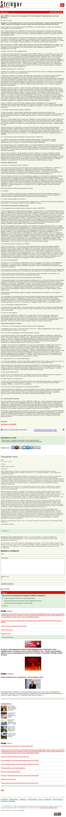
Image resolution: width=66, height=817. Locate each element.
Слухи (40, 799)
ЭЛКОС (22, 810)
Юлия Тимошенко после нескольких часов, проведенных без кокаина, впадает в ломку (45, 430)
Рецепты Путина (6, 633)
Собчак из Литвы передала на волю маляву (14, 626)
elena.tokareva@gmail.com (48, 807)
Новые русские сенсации (8, 779)
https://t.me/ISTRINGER (30, 651)
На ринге (4, 799)
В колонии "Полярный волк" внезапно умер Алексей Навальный (20, 775)
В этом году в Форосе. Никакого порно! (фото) (15, 429)
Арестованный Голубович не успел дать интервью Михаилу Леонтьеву (22, 441)
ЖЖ (42, 651)
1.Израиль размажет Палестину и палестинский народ (19, 598)
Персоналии (58, 799)
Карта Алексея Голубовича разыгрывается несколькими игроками (20, 440)
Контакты (12, 801)
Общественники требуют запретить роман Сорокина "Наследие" (20, 764)
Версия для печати (7, 20)
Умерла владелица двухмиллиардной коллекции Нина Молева (19, 783)
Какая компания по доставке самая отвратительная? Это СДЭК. (20, 760)
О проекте (4, 801)
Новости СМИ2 (5, 589)
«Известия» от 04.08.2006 (8, 424)
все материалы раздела (56, 12)
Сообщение (4, 558)
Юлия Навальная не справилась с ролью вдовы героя (22, 677)
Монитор (47, 799)
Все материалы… (8, 637)
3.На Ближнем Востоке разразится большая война (18, 603)
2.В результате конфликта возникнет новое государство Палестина (23, 600)
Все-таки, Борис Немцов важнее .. (11, 771)
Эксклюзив (32, 799)
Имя (2, 554)
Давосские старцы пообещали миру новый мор (15, 756)
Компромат (13, 799)
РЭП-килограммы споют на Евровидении (13, 768)
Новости (23, 799)
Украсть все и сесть (7, 629)
